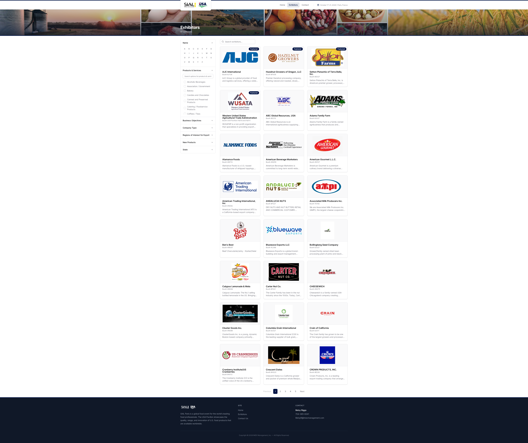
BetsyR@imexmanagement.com (309, 418)
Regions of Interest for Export (196, 135)
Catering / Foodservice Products (197, 108)
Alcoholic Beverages (196, 82)
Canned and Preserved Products (197, 100)
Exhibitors (293, 5)
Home (282, 5)
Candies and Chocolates (198, 95)
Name (185, 43)
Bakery (190, 91)
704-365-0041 (302, 414)
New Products (189, 142)
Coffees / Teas (193, 114)
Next (302, 391)
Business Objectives (192, 120)
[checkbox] (185, 82)
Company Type (189, 128)
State (185, 149)
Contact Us (243, 418)
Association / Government (198, 86)
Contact (305, 5)
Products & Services (192, 70)
